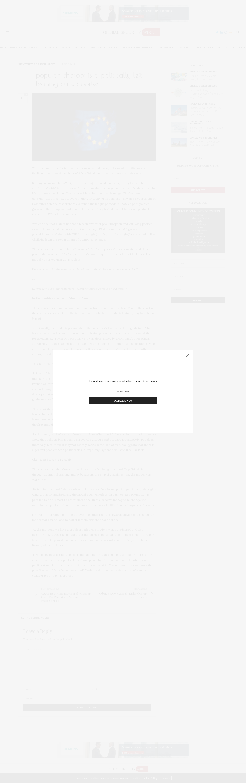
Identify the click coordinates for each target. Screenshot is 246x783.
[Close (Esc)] (187, 355)
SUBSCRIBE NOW (123, 400)
